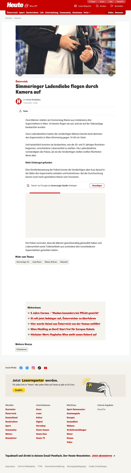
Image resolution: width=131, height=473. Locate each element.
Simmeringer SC (23, 262)
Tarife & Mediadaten (26, 466)
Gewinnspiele (73, 413)
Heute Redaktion (33, 100)
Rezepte (71, 417)
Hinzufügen (97, 186)
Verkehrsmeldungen (76, 430)
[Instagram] (33, 367)
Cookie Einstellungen (98, 466)
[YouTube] (45, 367)
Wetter (8, 434)
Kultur (39, 417)
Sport (22, 12)
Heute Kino (41, 434)
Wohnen (70, 426)
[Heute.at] (15, 4)
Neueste (119, 12)
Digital (39, 422)
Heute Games (42, 430)
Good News (36, 262)
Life (42, 12)
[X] (27, 367)
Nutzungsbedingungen (76, 466)
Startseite (8, 18)
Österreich (12, 12)
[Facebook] (21, 367)
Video (110, 12)
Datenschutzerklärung (54, 466)
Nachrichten (11, 422)
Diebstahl (64, 262)
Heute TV (40, 438)
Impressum (10, 466)
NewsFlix (101, 409)
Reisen (70, 438)
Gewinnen (77, 12)
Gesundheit (72, 422)
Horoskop (40, 426)
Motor (70, 434)
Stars (38, 409)
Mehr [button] (86, 12)
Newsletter (11, 438)
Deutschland (11, 417)
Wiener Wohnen (51, 262)
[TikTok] (39, 367)
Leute (39, 413)
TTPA (40, 466)
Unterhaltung (51, 12)
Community (65, 12)
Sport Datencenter (76, 409)
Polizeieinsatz (22, 349)
